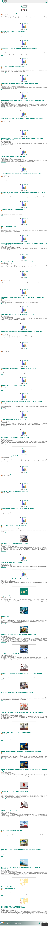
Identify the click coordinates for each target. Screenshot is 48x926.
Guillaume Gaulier (10, 528)
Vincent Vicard (21, 33)
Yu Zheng (26, 335)
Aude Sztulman (15, 528)
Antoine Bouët (4, 15)
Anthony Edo (4, 103)
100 (27, 919)
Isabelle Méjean (16, 33)
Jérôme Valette (8, 103)
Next (23, 918)
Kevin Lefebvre (10, 33)
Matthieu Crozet (10, 86)
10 (20, 919)
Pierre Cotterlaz (4, 264)
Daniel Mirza (22, 86)
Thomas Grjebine (22, 619)
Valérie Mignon (8, 352)
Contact (4, 923)
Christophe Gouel (10, 264)
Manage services (44, 924)
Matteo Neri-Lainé (5, 69)
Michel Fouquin (4, 754)
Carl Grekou (4, 352)
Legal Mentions (8, 923)
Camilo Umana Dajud (5, 247)
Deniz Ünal (3, 301)
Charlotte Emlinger (5, 33)
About (1, 923)
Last (25, 918)
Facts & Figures (5, 655)
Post (3, 14)
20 (22, 919)
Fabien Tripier (4, 794)
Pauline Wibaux (22, 335)
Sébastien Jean (4, 871)
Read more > (3, 19)
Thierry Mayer (16, 159)
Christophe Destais (10, 619)
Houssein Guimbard (5, 122)
